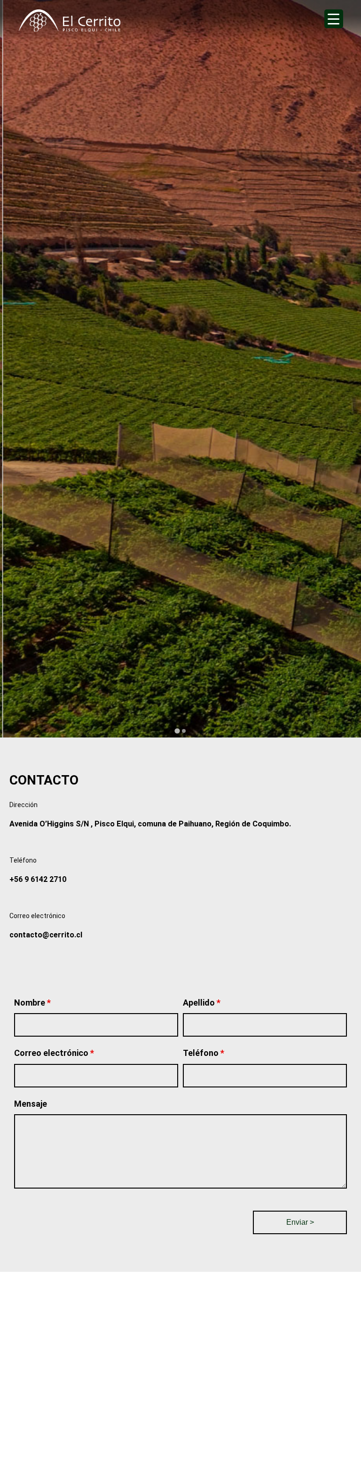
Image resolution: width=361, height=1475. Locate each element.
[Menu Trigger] (333, 18)
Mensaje (30, 1104)
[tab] (177, 730)
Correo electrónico (54, 1053)
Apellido (201, 1002)
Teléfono (203, 1053)
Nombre (32, 1002)
